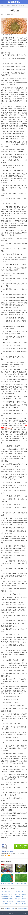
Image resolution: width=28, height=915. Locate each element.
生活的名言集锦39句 (20, 901)
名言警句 (21, 5)
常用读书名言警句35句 (20, 894)
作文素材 (14, 5)
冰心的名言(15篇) (19, 892)
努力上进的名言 (5, 892)
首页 (8, 5)
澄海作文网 (11, 913)
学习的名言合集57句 (6, 896)
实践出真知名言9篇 (20, 896)
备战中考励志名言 (6, 903)
